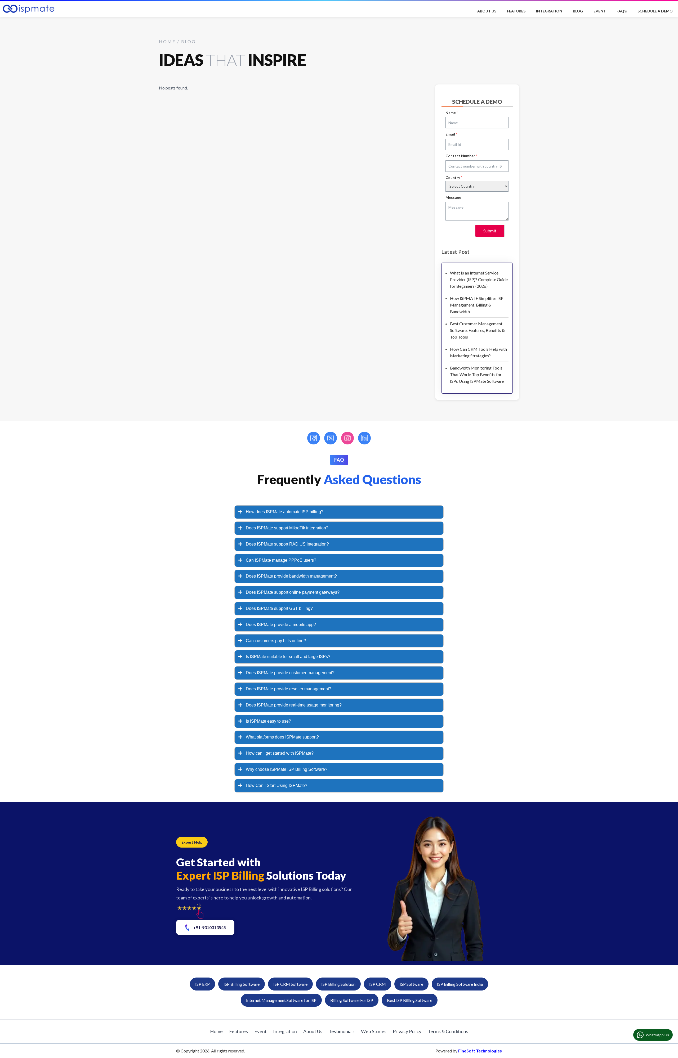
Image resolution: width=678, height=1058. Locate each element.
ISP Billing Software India (460, 984)
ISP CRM (377, 984)
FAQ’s (622, 11)
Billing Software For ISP (351, 1000)
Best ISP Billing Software (409, 1000)
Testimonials (342, 1031)
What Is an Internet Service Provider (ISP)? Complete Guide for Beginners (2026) (479, 279)
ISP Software (411, 984)
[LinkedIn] (364, 438)
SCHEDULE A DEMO (655, 11)
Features (238, 1031)
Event (260, 1031)
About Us (312, 1031)
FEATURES (516, 11)
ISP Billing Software (242, 984)
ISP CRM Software (290, 984)
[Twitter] (330, 438)
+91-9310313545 (209, 927)
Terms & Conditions (448, 1031)
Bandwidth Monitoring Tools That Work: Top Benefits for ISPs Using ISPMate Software (477, 374)
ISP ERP (202, 984)
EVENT (600, 11)
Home (216, 1031)
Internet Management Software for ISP (281, 1000)
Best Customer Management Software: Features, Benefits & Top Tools (477, 330)
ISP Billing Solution (338, 984)
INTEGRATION (549, 11)
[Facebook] (313, 438)
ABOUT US (486, 11)
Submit (489, 230)
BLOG (578, 11)
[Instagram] (347, 438)
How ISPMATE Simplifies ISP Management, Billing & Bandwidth (476, 305)
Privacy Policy (407, 1031)
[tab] (339, 512)
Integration (285, 1031)
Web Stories (373, 1031)
